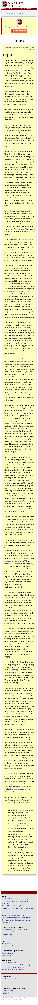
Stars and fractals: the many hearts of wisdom (17, 906)
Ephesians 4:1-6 (9, 561)
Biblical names (7, 943)
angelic (31, 641)
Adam (27, 229)
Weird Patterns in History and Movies (15, 929)
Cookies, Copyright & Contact (12, 979)
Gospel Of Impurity (24, 392)
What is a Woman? (8, 922)
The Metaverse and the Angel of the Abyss (16, 920)
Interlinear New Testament (10, 946)
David (20, 587)
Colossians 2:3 (19, 789)
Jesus (11, 853)
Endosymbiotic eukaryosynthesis (13, 967)
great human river (22, 410)
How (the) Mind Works (10, 934)
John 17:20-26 (28, 558)
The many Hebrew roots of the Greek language (17, 965)
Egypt (16, 159)
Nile (8, 162)
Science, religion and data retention (13, 915)
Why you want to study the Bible (13, 969)
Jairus (10, 858)
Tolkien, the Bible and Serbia (12, 932)
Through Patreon (7, 990)
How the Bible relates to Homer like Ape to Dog (17, 908)
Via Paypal (5, 993)
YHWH (30, 369)
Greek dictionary (7, 955)
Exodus (9, 410)
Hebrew (11, 91)
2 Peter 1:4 (19, 561)
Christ (11, 789)
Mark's (23, 858)
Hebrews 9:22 (22, 820)
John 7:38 (12, 480)
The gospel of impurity (9, 962)
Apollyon (14, 670)
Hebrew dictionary (8, 953)
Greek (18, 73)
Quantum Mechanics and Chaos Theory (15, 899)
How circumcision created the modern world (16, 917)
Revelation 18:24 (10, 792)
